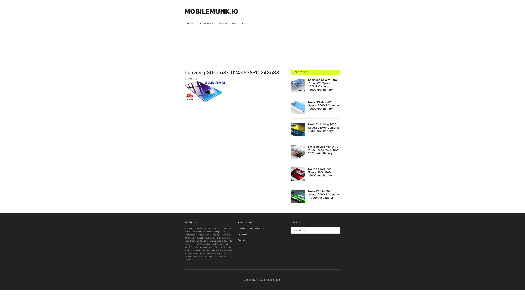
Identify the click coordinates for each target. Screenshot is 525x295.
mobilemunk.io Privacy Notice (251, 228)
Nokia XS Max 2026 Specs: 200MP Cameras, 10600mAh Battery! (324, 105)
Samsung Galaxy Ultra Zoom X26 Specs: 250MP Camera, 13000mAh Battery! (322, 84)
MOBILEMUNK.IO (211, 11)
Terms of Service (245, 222)
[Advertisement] (262, 48)
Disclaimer (242, 234)
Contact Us (243, 240)
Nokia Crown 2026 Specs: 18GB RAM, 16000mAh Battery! (320, 172)
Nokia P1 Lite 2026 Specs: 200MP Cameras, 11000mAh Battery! (324, 194)
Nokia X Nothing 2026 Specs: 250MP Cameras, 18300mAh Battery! (324, 128)
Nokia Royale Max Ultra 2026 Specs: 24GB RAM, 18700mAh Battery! (324, 150)
